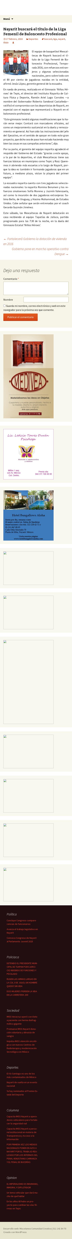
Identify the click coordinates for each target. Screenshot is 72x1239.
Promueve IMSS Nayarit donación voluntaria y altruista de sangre (21, 1032)
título (6, 42)
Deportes (33, 38)
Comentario (11, 278)
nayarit (61, 38)
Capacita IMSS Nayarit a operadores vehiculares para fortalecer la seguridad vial (22, 1120)
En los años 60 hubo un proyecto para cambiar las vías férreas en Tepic (22, 1205)
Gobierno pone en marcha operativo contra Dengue (40, 251)
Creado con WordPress (15, 1232)
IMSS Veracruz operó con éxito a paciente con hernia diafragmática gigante (22, 1020)
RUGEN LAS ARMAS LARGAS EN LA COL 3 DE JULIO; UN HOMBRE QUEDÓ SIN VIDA (22, 983)
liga (55, 38)
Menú (6, 18)
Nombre (8, 299)
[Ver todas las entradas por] (13, 42)
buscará (48, 38)
